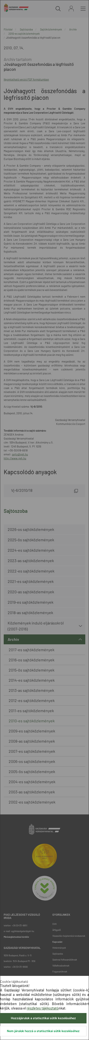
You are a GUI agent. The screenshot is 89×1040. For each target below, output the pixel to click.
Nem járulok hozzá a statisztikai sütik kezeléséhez (43, 1031)
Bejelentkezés (71, 8)
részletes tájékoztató (43, 1008)
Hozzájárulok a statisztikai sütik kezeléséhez (43, 1018)
